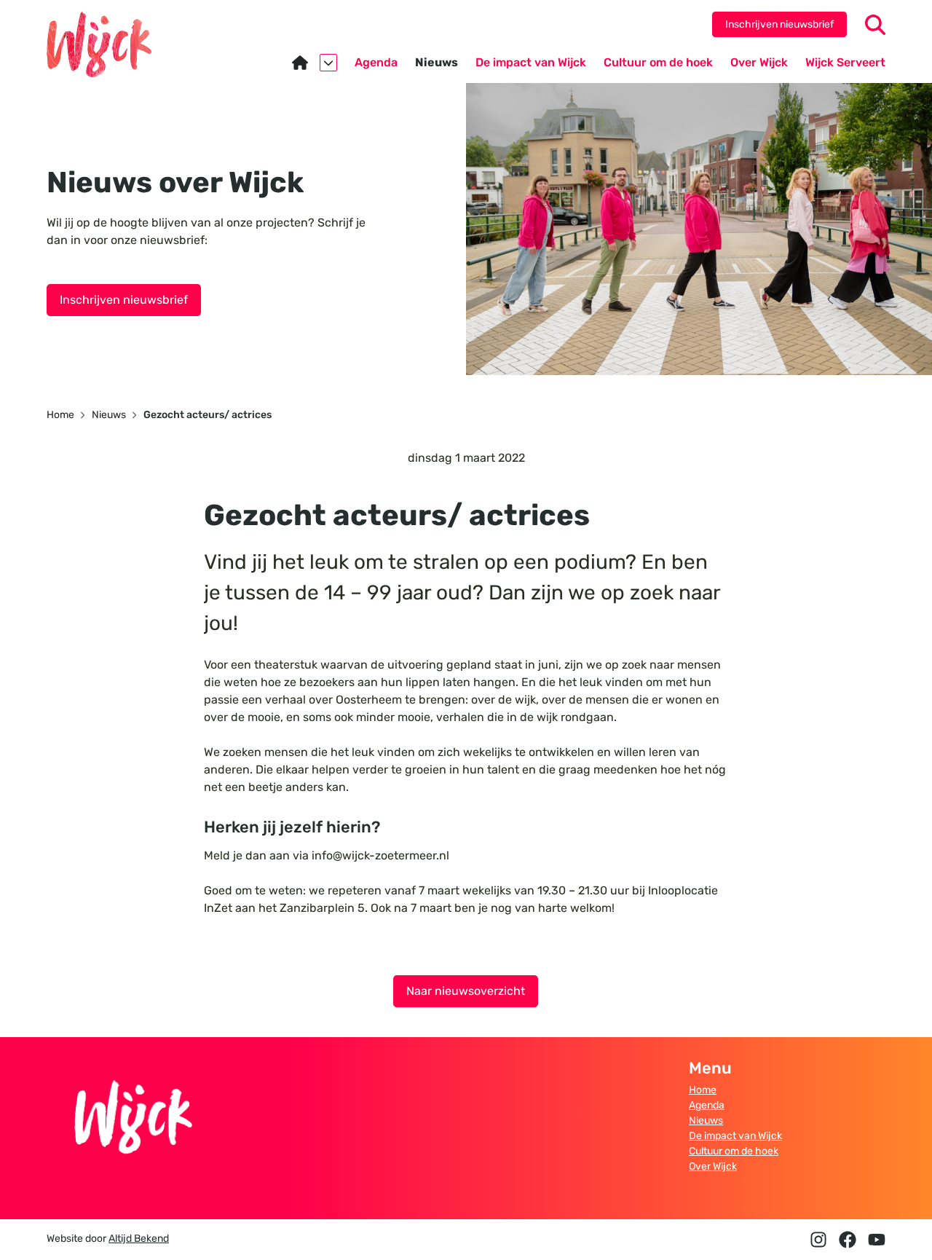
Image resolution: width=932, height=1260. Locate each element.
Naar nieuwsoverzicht (465, 991)
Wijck (99, 44)
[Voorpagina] (314, 62)
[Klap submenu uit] (328, 62)
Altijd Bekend (138, 1238)
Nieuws (706, 1120)
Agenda (706, 1105)
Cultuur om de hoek (733, 1151)
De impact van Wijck (735, 1136)
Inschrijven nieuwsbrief (779, 24)
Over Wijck (713, 1166)
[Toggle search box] (875, 25)
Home (702, 1090)
